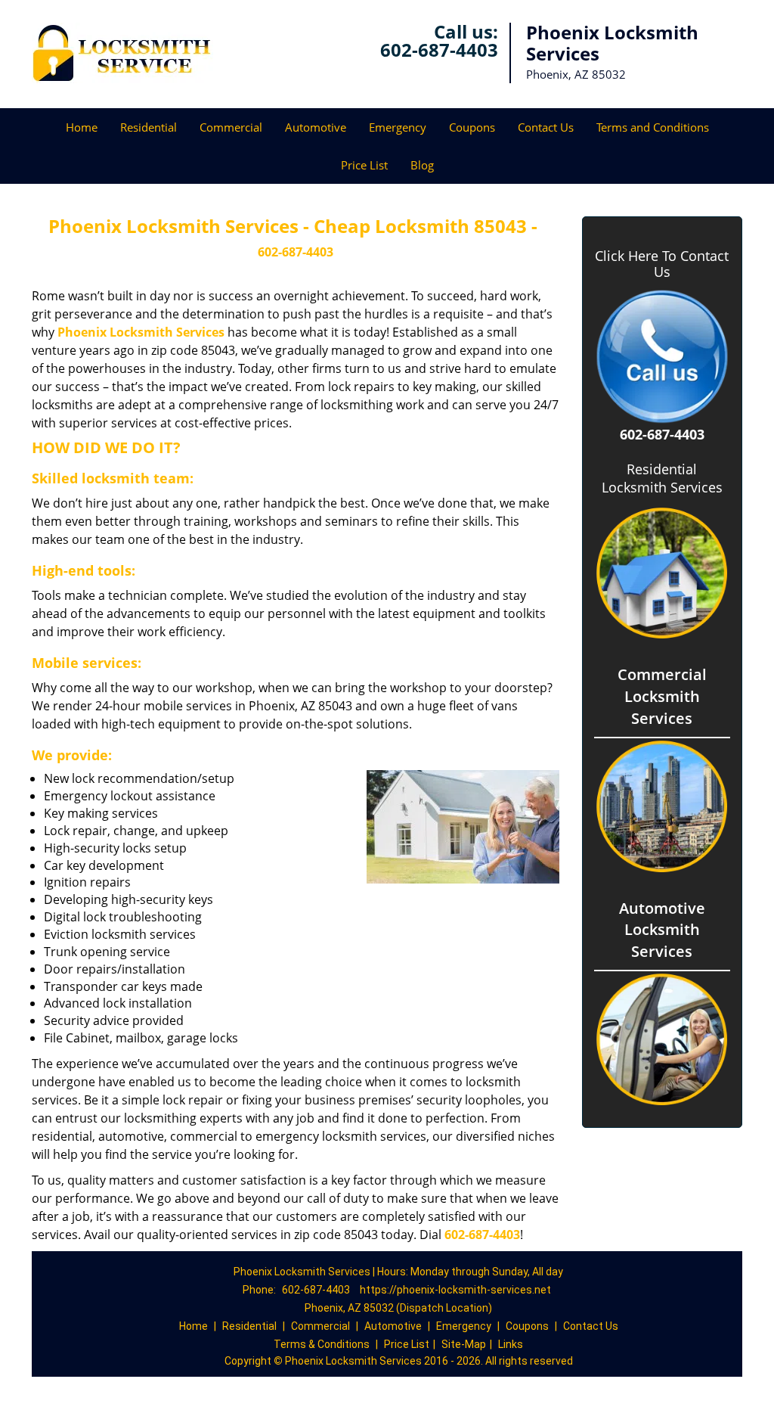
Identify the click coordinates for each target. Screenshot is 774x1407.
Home (82, 127)
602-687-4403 (439, 49)
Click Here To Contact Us (662, 264)
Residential (148, 127)
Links (510, 1344)
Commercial (231, 127)
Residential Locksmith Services (662, 478)
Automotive (315, 127)
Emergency (397, 127)
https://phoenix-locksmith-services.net (455, 1290)
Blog (422, 164)
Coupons (472, 127)
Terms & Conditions (322, 1344)
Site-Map (463, 1344)
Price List (364, 164)
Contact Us (546, 127)
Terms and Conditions (652, 127)
